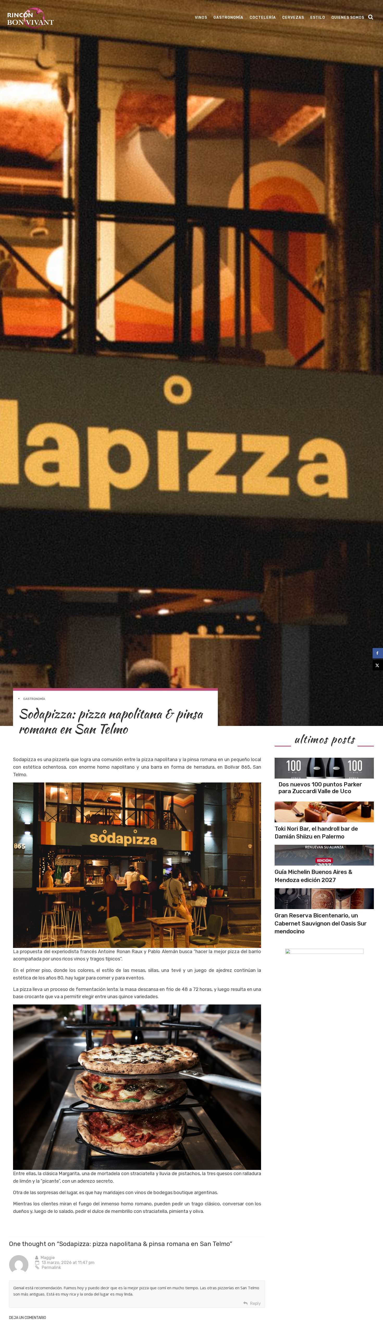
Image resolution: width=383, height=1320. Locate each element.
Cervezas (293, 17)
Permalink (51, 1267)
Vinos (201, 17)
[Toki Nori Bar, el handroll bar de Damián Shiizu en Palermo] (324, 811)
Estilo (317, 17)
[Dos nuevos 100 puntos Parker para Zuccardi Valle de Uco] (324, 768)
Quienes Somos (347, 17)
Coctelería (263, 17)
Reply (255, 1303)
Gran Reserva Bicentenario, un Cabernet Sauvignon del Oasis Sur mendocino (321, 923)
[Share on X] (378, 665)
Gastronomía (228, 17)
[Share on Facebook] (378, 653)
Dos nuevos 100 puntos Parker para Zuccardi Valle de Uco (320, 788)
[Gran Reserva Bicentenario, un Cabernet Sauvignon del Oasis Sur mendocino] (324, 898)
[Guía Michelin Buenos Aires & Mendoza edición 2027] (324, 855)
